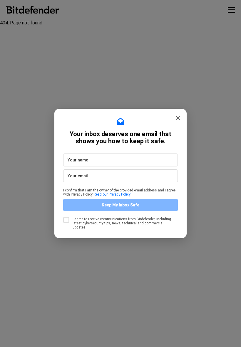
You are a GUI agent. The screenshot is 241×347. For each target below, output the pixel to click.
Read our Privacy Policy (111, 194)
